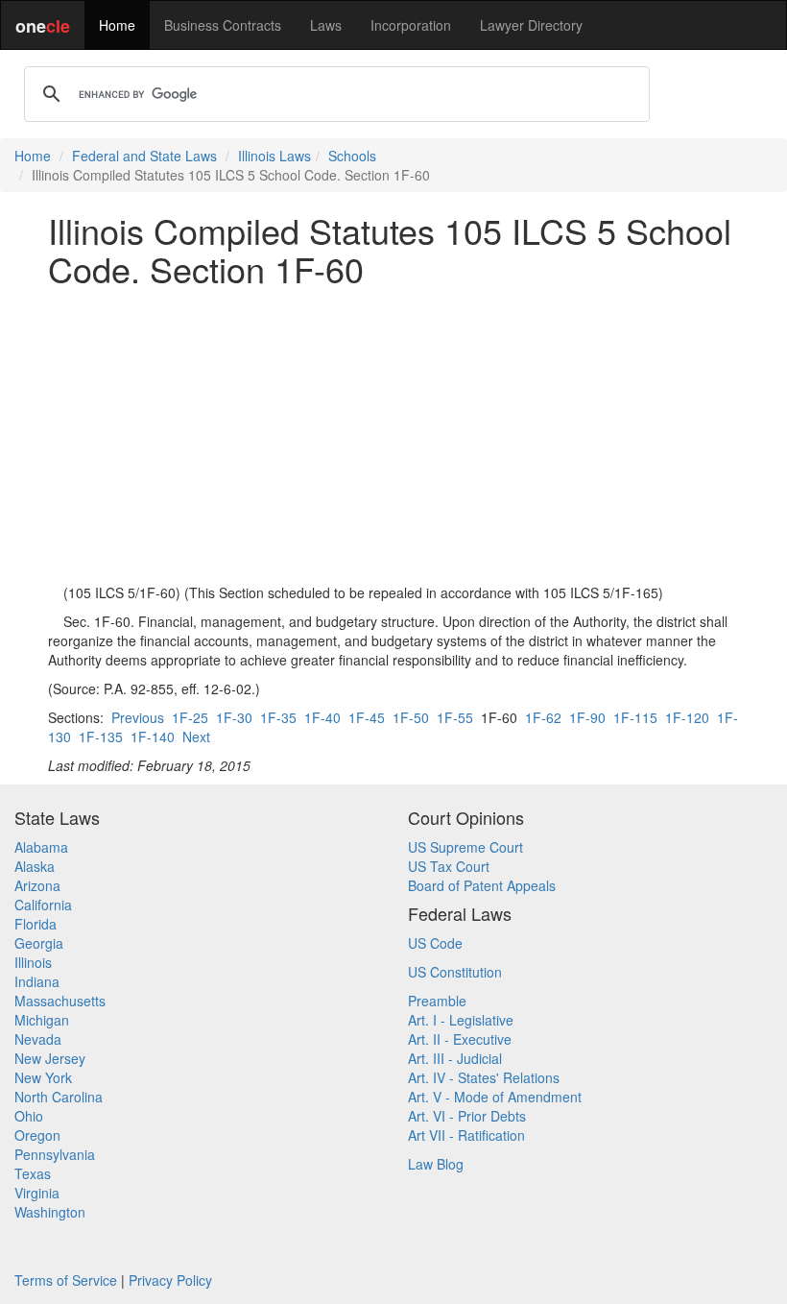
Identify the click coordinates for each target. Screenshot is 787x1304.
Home (117, 25)
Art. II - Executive (460, 1039)
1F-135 (101, 736)
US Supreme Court (465, 847)
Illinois (33, 962)
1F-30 (234, 717)
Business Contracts (222, 25)
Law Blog (436, 1163)
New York (43, 1077)
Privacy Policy (170, 1280)
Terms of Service (65, 1280)
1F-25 (190, 717)
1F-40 (322, 717)
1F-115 (635, 717)
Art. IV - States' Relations (484, 1077)
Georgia (38, 943)
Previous (137, 717)
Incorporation (410, 25)
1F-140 (153, 736)
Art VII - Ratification (466, 1135)
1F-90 (587, 717)
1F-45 (366, 717)
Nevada (37, 1039)
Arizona (37, 885)
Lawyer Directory (531, 25)
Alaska (34, 866)
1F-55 (455, 717)
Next (196, 736)
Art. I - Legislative (460, 1019)
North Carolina (58, 1096)
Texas (32, 1173)
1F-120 (687, 717)
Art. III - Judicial (455, 1058)
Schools (352, 155)
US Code (435, 943)
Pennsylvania (54, 1154)
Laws (326, 25)
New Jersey (49, 1058)
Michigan (41, 1019)
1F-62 (543, 717)
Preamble (437, 1000)
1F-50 (411, 717)
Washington (49, 1211)
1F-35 (278, 717)
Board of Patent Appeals (482, 885)
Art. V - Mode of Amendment (495, 1096)
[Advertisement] (393, 435)
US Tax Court (448, 866)
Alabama (41, 847)
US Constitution (455, 971)
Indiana (37, 981)
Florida (35, 923)
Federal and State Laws (144, 155)
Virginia (37, 1192)
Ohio (28, 1115)
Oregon (37, 1135)
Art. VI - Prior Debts (467, 1115)
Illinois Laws (274, 155)
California (43, 904)
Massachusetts (60, 1000)
